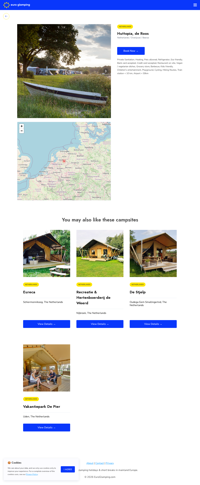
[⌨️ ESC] (6, 16)
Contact (99, 463)
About (89, 463)
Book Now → (130, 51)
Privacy (110, 463)
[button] (64, 161)
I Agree (68, 469)
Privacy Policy (32, 474)
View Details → (47, 324)
